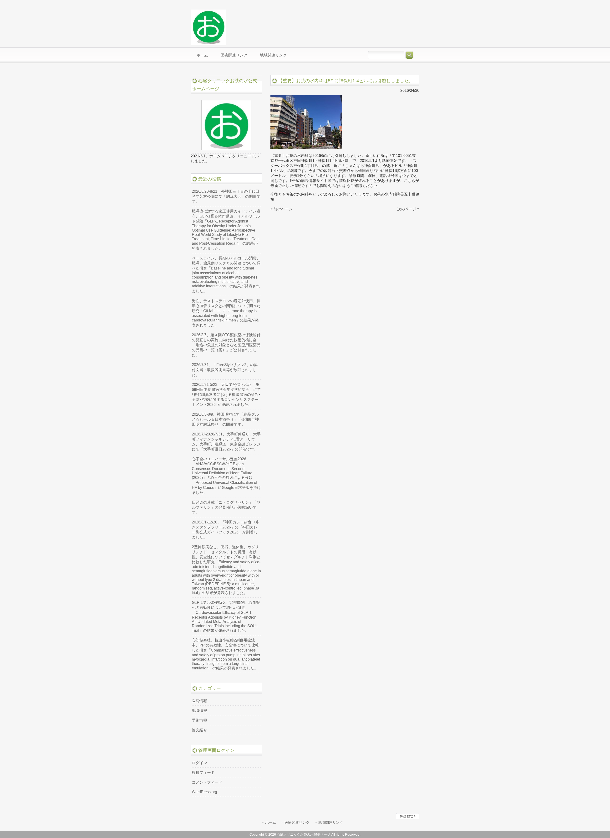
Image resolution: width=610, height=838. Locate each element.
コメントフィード (207, 782)
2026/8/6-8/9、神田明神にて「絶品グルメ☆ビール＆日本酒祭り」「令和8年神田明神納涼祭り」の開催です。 (225, 419)
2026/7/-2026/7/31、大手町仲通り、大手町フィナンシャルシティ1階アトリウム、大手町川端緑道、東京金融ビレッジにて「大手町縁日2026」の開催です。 (226, 441)
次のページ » (408, 209)
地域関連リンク (330, 822)
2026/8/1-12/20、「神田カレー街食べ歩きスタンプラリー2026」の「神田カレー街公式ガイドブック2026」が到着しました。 (225, 529)
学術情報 (199, 720)
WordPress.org (204, 792)
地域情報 (199, 711)
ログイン (199, 763)
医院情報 (199, 701)
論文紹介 (199, 730)
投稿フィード (203, 773)
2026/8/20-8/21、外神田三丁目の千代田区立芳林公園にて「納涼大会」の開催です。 (226, 196)
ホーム (270, 822)
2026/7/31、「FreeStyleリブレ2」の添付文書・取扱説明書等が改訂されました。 (225, 370)
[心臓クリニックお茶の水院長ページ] (208, 43)
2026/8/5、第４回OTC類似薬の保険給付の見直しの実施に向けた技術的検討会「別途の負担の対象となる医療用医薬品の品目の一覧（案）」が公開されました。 (226, 345)
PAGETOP (408, 816)
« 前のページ (281, 209)
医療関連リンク (297, 822)
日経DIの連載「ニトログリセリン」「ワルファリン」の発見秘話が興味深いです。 (226, 507)
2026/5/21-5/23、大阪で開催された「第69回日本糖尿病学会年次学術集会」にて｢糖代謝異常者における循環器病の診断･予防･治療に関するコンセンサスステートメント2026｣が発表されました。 (226, 395)
